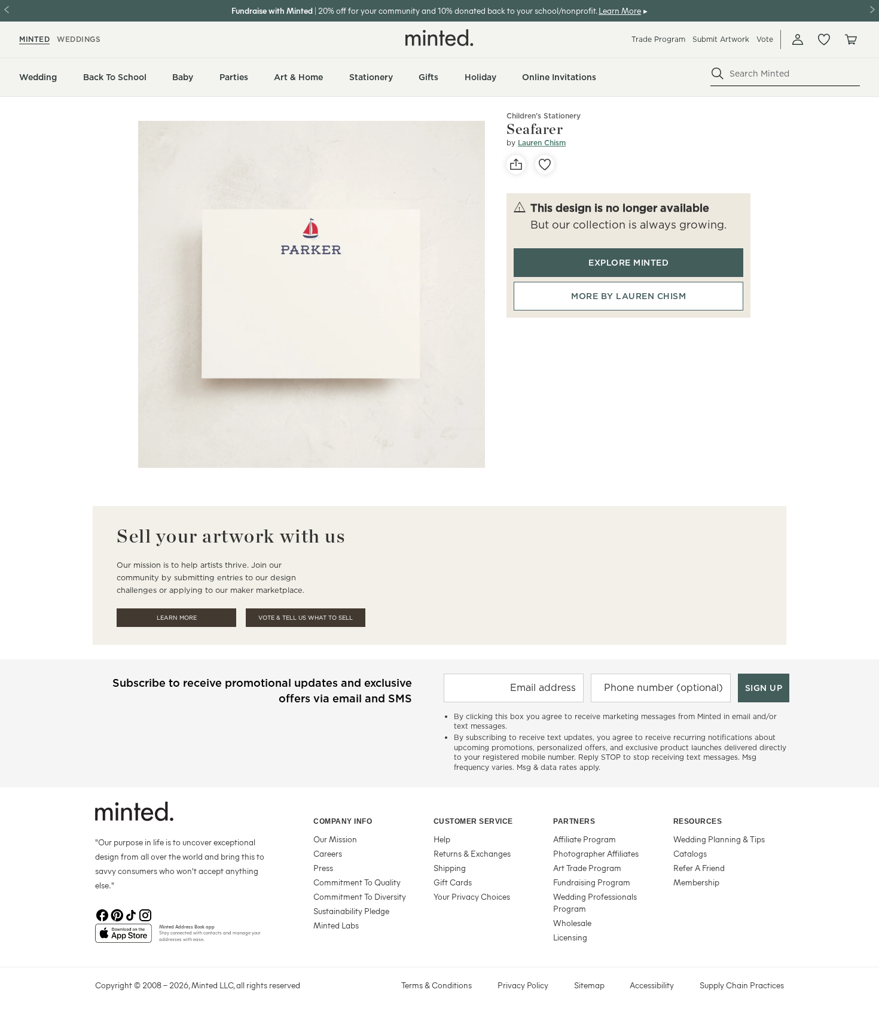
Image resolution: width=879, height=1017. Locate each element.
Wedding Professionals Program (595, 902)
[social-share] (516, 164)
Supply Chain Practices (742, 985)
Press (323, 867)
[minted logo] (439, 37)
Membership (696, 882)
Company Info (342, 821)
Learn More (177, 617)
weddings (78, 39)
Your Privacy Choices (472, 896)
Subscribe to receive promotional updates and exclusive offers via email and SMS (262, 691)
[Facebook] (102, 914)
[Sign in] (797, 39)
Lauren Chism (542, 142)
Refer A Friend (699, 867)
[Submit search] (717, 73)
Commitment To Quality (357, 882)
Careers (327, 853)
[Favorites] (824, 39)
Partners (574, 821)
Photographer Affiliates (596, 853)
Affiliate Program (584, 839)
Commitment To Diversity (359, 896)
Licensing (570, 937)
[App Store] (123, 938)
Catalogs (690, 853)
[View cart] (850, 39)
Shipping (450, 867)
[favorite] (544, 164)
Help (442, 839)
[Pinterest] (116, 914)
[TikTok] (131, 914)
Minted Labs (336, 925)
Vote (764, 39)
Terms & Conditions (436, 985)
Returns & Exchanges (472, 853)
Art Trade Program (587, 867)
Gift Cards (453, 882)
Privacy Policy (523, 985)
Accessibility (652, 985)
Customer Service (473, 821)
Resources (697, 821)
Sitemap (589, 985)
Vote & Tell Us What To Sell (305, 617)
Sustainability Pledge (351, 910)
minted (34, 39)
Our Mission (335, 839)
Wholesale (572, 922)
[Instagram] (145, 914)
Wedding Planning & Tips (719, 839)
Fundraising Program (591, 882)
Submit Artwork (720, 39)
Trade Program (658, 39)
